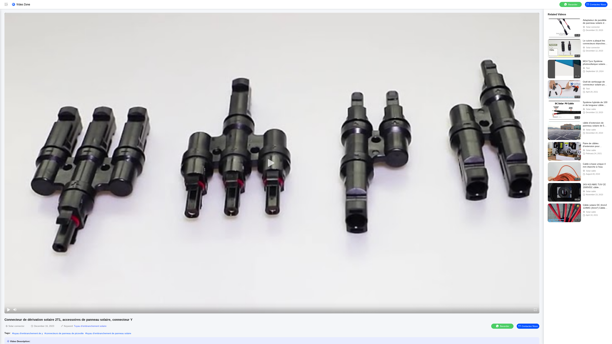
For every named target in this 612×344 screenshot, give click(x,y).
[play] (272, 163)
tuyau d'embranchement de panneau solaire (109, 333)
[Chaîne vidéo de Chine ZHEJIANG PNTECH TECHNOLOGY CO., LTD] (20, 4)
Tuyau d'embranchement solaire (90, 326)
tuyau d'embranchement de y (28, 333)
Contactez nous (598, 4)
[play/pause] (8, 309)
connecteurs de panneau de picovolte (65, 333)
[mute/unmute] (15, 309)
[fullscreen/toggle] (535, 309)
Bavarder (572, 4)
